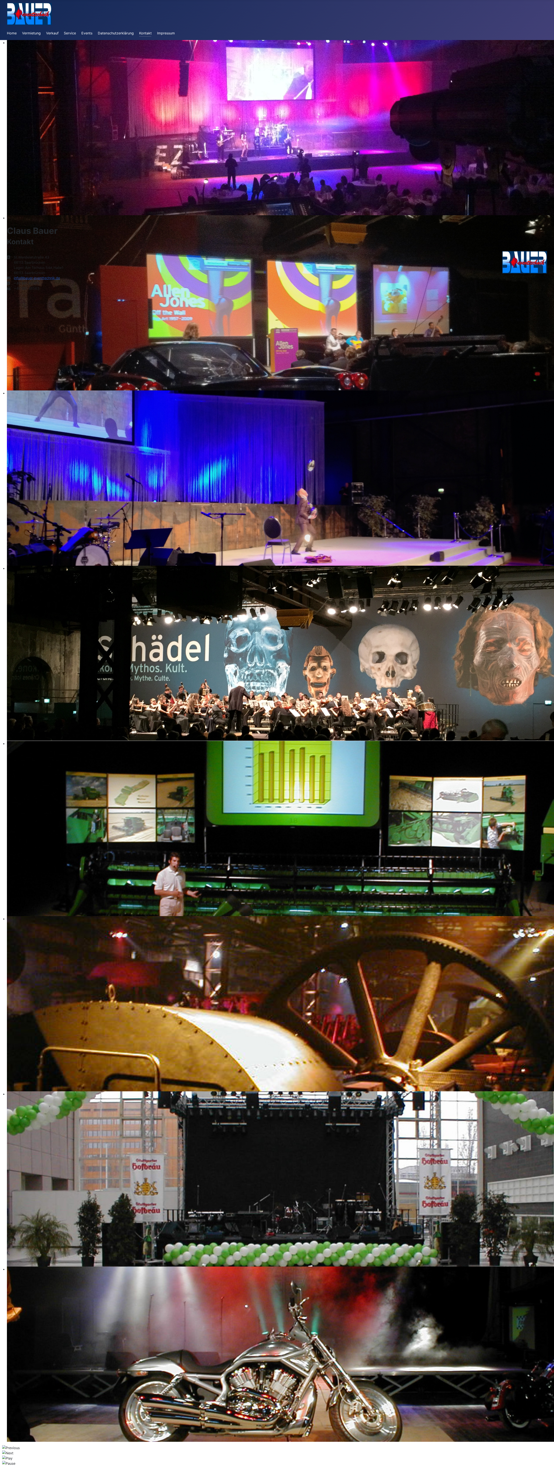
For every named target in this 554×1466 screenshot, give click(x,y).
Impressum (166, 33)
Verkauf (52, 33)
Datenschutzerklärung (116, 33)
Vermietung (31, 33)
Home (12, 33)
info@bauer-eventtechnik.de (37, 278)
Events (86, 33)
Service (70, 33)
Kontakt (145, 33)
